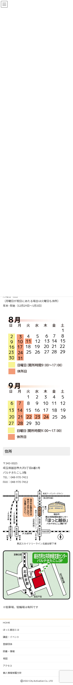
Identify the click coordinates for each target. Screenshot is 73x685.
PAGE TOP (67, 660)
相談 (5, 658)
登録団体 (7, 644)
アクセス (7, 665)
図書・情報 (9, 651)
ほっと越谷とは (11, 629)
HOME (6, 622)
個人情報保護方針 (12, 672)
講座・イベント (11, 637)
